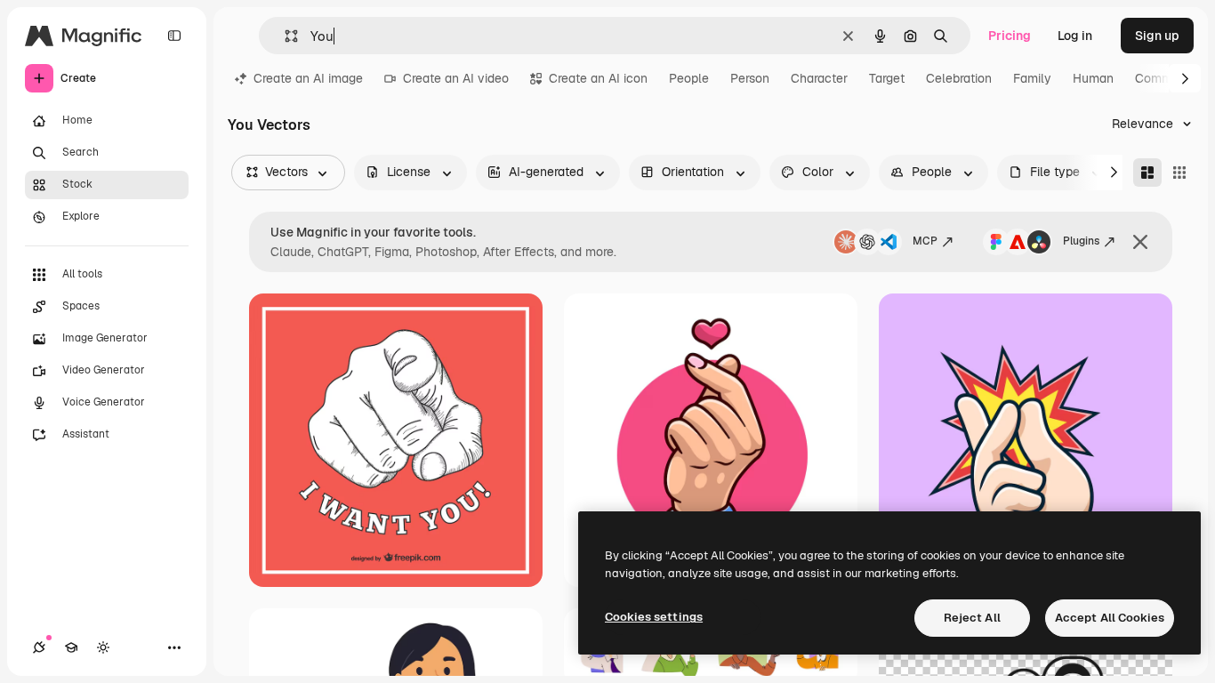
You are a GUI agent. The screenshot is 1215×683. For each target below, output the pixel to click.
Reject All (972, 617)
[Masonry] (1147, 172)
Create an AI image (308, 78)
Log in (1075, 36)
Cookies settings (654, 616)
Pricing (1009, 36)
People (689, 78)
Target (887, 78)
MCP (925, 241)
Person (749, 78)
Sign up (1157, 36)
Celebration (959, 78)
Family (1032, 78)
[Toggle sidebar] (174, 35)
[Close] (1140, 242)
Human (1093, 78)
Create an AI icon (598, 78)
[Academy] (71, 647)
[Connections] (39, 647)
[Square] (1179, 172)
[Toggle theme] (103, 647)
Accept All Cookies (1109, 617)
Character (819, 78)
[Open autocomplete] (284, 36)
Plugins (1081, 241)
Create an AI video (456, 78)
